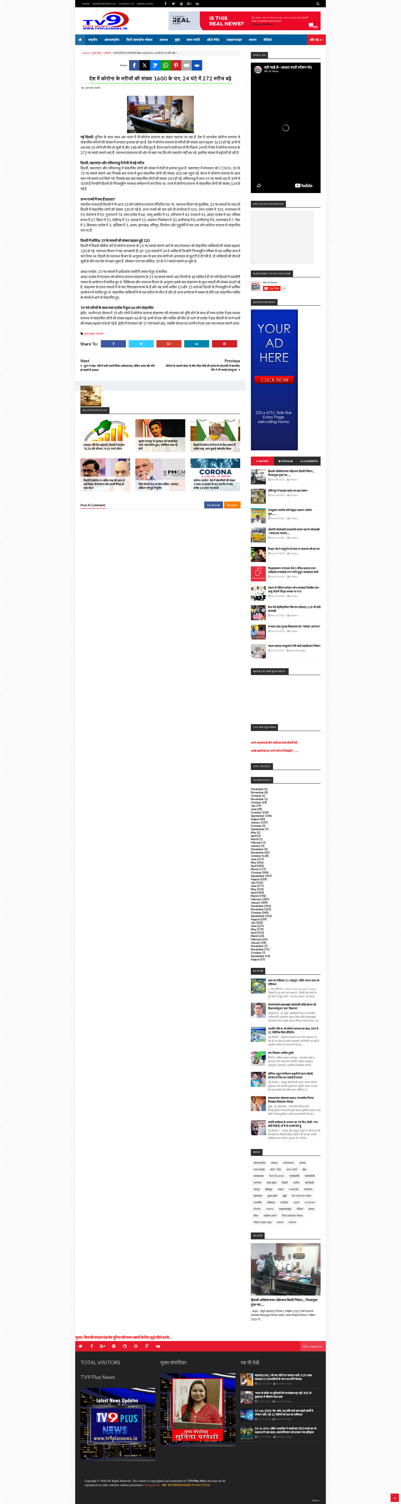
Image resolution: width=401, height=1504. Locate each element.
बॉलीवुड (268, 1189)
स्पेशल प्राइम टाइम (263, 1222)
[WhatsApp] (165, 65)
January (255, 822)
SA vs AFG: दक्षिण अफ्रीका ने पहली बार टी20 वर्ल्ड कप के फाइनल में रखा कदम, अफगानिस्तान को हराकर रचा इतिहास (285, 1430)
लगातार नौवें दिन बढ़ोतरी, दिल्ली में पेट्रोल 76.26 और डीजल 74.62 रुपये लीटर (104, 446)
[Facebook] (134, 65)
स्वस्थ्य (280, 1222)
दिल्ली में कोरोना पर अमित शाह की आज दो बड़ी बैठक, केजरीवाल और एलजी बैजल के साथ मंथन (104, 484)
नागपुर (257, 1189)
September (257, 815)
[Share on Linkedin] (196, 344)
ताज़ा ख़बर (272, 1182)
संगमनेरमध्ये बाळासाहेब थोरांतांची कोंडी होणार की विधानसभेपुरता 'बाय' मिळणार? (292, 1006)
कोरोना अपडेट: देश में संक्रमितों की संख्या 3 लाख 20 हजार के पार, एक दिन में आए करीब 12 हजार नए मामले (214, 484)
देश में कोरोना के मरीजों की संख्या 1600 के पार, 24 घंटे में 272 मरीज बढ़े (160, 78)
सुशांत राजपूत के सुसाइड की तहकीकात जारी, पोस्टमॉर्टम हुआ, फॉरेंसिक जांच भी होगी (158, 444)
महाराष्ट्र (258, 1195)
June (253, 809)
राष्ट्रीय (107, 52)
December (257, 789)
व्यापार (311, 1209)
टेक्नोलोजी (310, 1176)
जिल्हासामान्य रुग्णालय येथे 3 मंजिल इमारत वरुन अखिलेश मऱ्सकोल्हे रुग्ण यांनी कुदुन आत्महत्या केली (293, 570)
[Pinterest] (176, 65)
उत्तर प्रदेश (259, 1169)
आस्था (302, 1162)
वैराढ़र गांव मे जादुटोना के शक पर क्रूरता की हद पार (294, 549)
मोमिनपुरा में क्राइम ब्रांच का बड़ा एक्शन (287, 490)
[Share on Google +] (168, 344)
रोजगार (257, 1209)
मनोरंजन (308, 1189)
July (253, 805)
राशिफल (271, 1202)
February (256, 842)
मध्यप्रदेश (294, 1189)
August (255, 819)
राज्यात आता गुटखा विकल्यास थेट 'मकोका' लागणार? (294, 626)
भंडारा (281, 1189)
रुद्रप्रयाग (310, 1202)
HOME (86, 3)
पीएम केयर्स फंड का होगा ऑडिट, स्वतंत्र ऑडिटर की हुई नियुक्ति (158, 486)
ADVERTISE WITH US (104, 3)
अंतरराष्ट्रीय (259, 1162)
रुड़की (296, 1202)
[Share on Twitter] (141, 344)
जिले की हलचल (276, 1176)
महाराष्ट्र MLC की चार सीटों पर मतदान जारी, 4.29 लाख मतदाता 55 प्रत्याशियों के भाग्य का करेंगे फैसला (283, 1377)
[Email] (186, 65)
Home (86, 52)
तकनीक (257, 1182)
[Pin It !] (224, 344)
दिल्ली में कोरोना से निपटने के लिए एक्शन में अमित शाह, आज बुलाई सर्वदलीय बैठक (214, 446)
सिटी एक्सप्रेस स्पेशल (292, 1215)
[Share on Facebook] (113, 344)
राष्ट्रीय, (97, 87)
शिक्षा (256, 1215)
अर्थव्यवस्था (288, 1162)
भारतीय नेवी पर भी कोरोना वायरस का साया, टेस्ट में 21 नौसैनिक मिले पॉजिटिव (293, 1030)
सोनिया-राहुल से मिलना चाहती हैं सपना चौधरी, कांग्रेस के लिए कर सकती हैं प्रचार (290, 1075)
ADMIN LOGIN (145, 3)
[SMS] (155, 65)
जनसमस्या (259, 1176)
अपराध (274, 1162)
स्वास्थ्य (292, 1222)
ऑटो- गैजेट (275, 1169)
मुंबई (285, 1195)
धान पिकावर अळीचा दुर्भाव (281, 1052)
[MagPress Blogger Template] (111, 20)
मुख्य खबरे (97, 52)
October (256, 795)
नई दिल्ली (309, 1182)
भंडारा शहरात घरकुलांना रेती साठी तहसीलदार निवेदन (294, 646)
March (255, 839)
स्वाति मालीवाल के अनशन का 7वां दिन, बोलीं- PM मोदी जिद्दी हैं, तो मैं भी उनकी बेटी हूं (293, 1124)
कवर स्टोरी (292, 1169)
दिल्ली (285, 1182)
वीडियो (300, 1209)
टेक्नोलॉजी (294, 1176)
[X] (145, 65)
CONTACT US (126, 3)
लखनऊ (270, 1209)
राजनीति (257, 1202)
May (253, 832)
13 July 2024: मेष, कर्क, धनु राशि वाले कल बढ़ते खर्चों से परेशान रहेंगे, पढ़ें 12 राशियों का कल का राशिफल (284, 1412)
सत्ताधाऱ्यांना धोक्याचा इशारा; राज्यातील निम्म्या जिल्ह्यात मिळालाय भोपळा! (291, 1099)
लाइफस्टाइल (285, 1209)
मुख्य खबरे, (89, 87)
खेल (304, 1169)
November (257, 792)
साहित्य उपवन (270, 1215)
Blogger (232, 505)
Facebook (213, 505)
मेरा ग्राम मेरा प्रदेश (301, 1195)
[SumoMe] (197, 65)
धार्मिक (296, 1182)
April (254, 835)
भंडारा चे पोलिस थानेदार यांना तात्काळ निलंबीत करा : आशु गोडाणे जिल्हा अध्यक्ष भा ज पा (294, 589)
